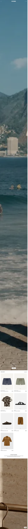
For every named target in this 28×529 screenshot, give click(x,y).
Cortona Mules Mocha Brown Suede (4, 430)
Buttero (15, 410)
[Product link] (7, 381)
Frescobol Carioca (3, 390)
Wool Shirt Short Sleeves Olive (4, 450)
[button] (1, 1)
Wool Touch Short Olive (16, 430)
